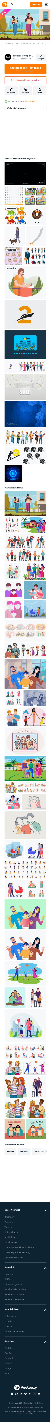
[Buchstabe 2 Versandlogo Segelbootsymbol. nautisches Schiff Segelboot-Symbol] (25, 354)
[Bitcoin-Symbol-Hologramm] (13, 545)
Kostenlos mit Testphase (25, 69)
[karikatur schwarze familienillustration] (25, 575)
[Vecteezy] (4, 4)
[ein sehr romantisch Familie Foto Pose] (17, 1012)
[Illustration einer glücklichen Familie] (17, 811)
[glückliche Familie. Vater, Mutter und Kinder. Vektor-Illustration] (25, 835)
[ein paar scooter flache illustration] (25, 384)
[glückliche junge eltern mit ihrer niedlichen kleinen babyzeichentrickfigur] (36, 878)
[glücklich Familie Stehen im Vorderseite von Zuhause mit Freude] (25, 949)
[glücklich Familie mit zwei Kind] (12, 795)
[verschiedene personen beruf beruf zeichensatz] (19, 420)
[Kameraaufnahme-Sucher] (25, 172)
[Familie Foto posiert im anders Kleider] (25, 1035)
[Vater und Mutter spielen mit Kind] (16, 1356)
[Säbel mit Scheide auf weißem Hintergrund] (15, 276)
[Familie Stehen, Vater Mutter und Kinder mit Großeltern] (16, 678)
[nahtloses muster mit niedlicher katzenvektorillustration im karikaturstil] (34, 274)
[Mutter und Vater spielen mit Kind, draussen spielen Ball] (25, 1223)
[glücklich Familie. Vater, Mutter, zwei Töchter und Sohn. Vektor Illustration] (14, 1397)
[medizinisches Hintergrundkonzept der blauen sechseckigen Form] (25, 467)
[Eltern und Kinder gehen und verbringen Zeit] (13, 859)
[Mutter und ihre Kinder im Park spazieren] (25, 1298)
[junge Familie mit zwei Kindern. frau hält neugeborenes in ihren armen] (13, 995)
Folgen (41, 58)
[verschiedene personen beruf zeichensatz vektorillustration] (25, 490)
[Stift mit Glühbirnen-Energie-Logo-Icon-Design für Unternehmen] (11, 406)
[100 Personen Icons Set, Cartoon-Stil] (14, 194)
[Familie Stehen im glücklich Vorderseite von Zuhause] (17, 614)
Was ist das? (30, 101)
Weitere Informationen (16, 106)
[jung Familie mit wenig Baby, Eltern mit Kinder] (15, 1139)
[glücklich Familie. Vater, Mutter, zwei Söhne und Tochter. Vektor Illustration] (14, 1269)
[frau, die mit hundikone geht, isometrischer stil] (34, 255)
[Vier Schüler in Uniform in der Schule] (15, 214)
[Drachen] (15, 234)
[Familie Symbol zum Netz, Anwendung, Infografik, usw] (14, 697)
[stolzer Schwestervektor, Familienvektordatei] (16, 527)
